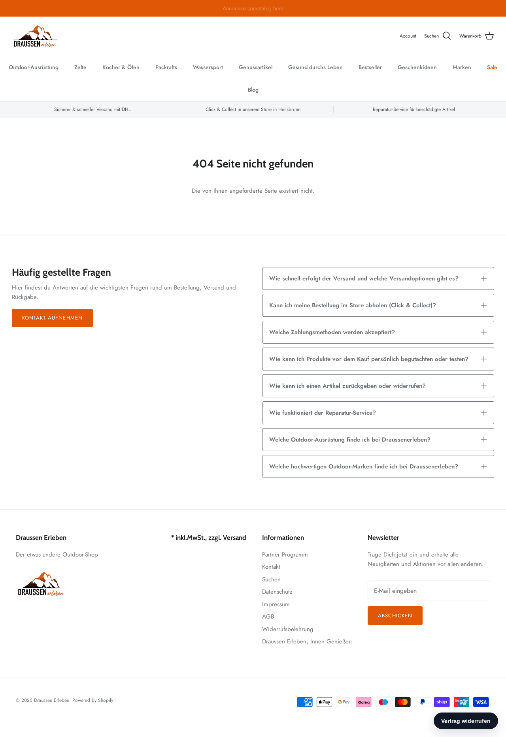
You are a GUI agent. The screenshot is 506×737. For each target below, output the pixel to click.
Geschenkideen (417, 67)
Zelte (80, 67)
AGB (268, 616)
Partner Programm (285, 554)
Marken (462, 67)
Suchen (271, 579)
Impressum (276, 604)
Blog (253, 90)
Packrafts (166, 67)
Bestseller (370, 67)
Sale (492, 67)
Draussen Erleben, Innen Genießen (307, 641)
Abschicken (395, 615)
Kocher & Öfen (121, 67)
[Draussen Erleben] (35, 36)
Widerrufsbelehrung (287, 629)
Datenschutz (277, 591)
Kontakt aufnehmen (52, 317)
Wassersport (208, 67)
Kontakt (271, 566)
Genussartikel (255, 67)
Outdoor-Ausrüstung (34, 67)
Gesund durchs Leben (315, 67)
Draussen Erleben (51, 700)
